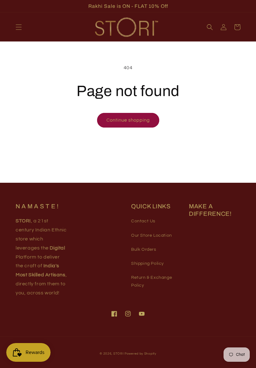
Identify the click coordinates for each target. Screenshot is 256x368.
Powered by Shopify (140, 353)
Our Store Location (151, 235)
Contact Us (143, 221)
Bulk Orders (143, 249)
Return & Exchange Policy (151, 281)
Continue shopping (128, 120)
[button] (19, 27)
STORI (118, 353)
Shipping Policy (147, 263)
